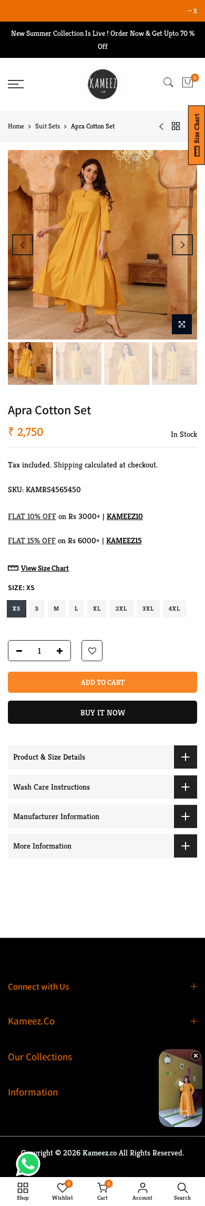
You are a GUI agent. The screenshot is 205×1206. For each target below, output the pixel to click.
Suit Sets (47, 126)
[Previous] (22, 244)
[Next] (182, 244)
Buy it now (102, 713)
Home (16, 126)
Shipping (68, 465)
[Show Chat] (30, 1164)
